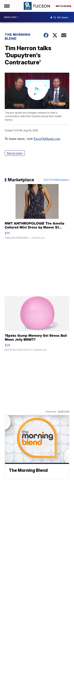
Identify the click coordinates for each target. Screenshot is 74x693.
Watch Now (62, 6)
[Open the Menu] (6, 6)
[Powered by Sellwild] (63, 411)
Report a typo (15, 153)
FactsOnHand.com (47, 138)
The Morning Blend (17, 36)
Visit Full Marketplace (56, 179)
